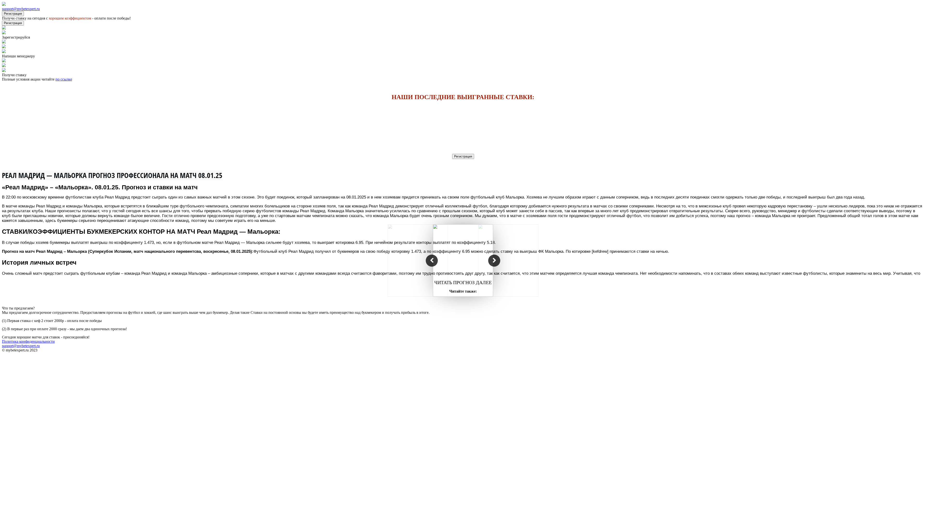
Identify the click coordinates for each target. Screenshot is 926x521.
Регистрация (13, 13)
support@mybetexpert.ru (21, 9)
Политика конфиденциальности (28, 341)
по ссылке (63, 79)
